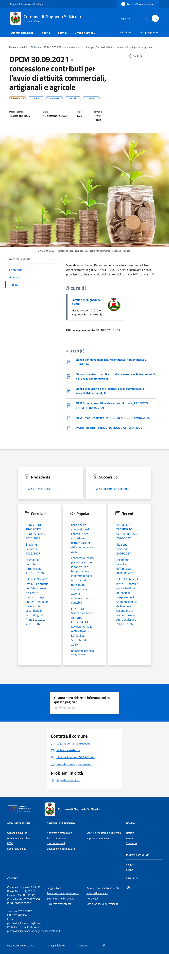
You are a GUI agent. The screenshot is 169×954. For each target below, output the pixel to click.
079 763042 (25, 911)
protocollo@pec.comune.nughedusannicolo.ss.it (33, 931)
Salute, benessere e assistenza (103, 833)
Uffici (10, 843)
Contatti (83, 945)
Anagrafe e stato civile (59, 833)
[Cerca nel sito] (155, 18)
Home (12, 47)
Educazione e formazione (61, 849)
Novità (23, 47)
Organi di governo (17, 833)
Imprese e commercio (98, 838)
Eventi (129, 870)
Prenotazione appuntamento (63, 893)
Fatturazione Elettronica (20, 945)
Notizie (35, 47)
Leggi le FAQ (54, 888)
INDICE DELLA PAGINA (19, 259)
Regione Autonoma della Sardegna (26, 4)
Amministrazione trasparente (102, 888)
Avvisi (129, 838)
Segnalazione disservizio (60, 898)
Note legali (92, 898)
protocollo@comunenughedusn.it (26, 923)
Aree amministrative (18, 838)
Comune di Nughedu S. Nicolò (86, 302)
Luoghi (130, 864)
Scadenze (131, 843)
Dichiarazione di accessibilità (102, 904)
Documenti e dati (16, 849)
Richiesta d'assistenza (59, 904)
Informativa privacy (97, 893)
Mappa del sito (56, 945)
